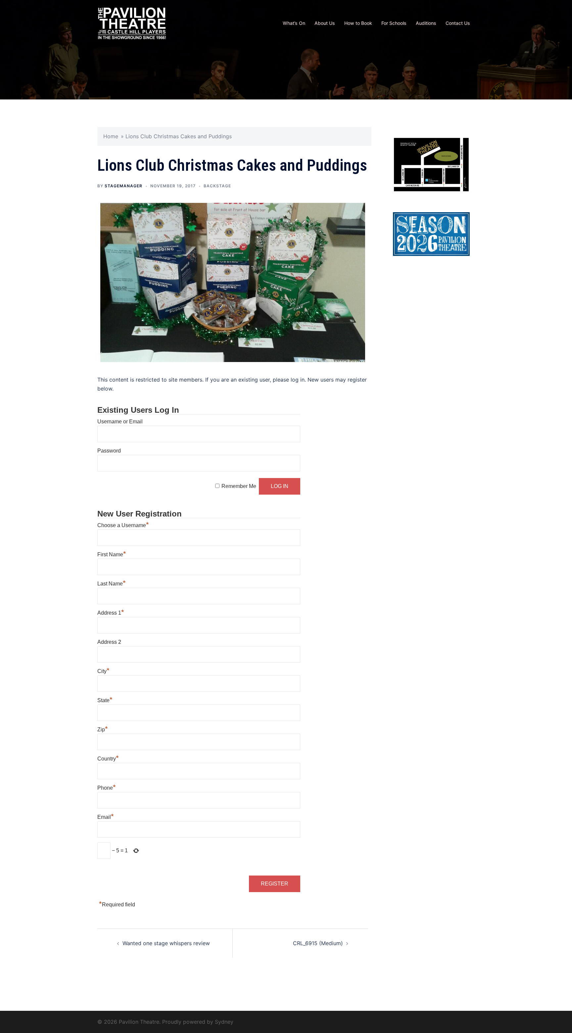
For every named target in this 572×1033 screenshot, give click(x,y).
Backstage (217, 185)
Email (105, 817)
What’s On (294, 23)
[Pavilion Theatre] (132, 22)
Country (108, 758)
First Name (111, 554)
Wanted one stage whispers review (166, 943)
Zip (102, 729)
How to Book (358, 23)
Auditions (426, 23)
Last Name (111, 583)
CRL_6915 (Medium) (318, 943)
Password (109, 451)
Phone (106, 788)
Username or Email (120, 421)
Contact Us (458, 23)
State (105, 700)
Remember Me (238, 486)
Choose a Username (123, 525)
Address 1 (110, 613)
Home (110, 136)
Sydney (224, 1021)
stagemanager (123, 185)
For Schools (393, 23)
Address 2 (109, 642)
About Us (324, 23)
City (103, 671)
